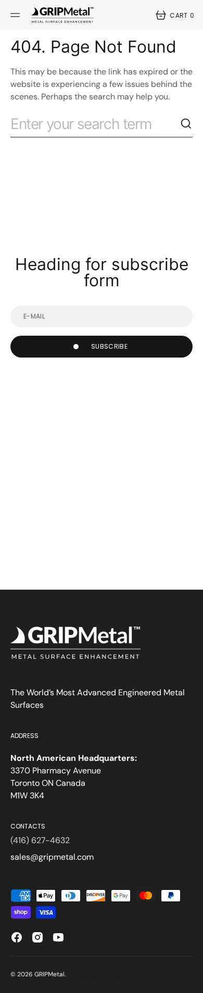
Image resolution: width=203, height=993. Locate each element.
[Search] (186, 124)
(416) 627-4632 (40, 840)
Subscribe (109, 346)
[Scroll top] (190, 980)
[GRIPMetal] (62, 15)
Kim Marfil (115, 975)
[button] (16, 15)
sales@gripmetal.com (52, 856)
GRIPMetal (49, 974)
